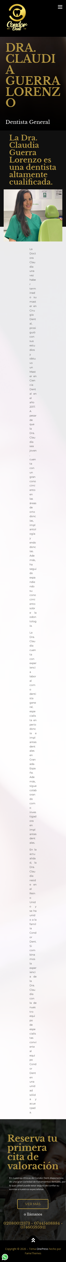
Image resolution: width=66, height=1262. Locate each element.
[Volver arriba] (33, 1240)
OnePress (42, 1249)
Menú (60, 6)
